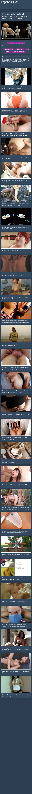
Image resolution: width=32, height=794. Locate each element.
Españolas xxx (10, 2)
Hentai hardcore (9, 49)
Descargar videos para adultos (16, 43)
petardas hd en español (18, 51)
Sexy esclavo (19, 49)
